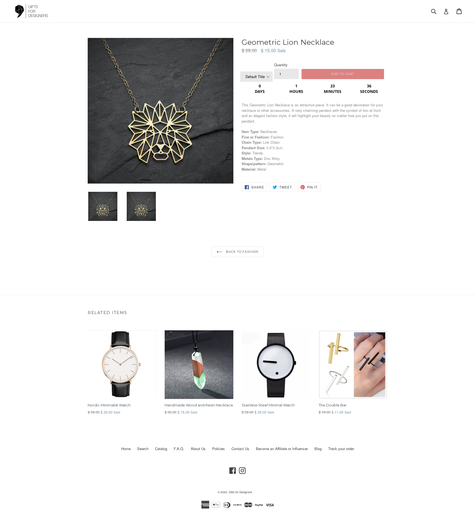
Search (142, 448)
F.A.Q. (179, 448)
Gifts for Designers (240, 492)
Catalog (161, 448)
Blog (318, 448)
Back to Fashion (241, 252)
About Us (198, 448)
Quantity (281, 64)
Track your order (341, 448)
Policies (218, 448)
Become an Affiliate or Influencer (282, 448)
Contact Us (240, 448)
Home (126, 448)
